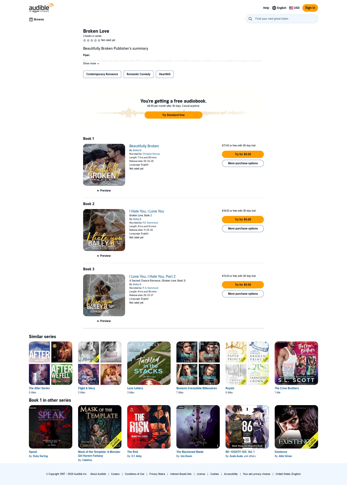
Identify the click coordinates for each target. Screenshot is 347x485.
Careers (115, 474)
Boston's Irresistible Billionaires (196, 388)
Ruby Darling (40, 456)
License (201, 474)
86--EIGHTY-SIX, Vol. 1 (240, 452)
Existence (281, 452)
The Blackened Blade (190, 452)
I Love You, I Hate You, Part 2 (152, 276)
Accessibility (231, 474)
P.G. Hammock (150, 222)
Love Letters (135, 388)
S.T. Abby (136, 456)
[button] (91, 63)
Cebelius (87, 460)
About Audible (98, 474)
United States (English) (288, 474)
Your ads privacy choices (256, 474)
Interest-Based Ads (181, 474)
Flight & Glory (86, 388)
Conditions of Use (134, 474)
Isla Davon (186, 456)
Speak (33, 452)
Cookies (214, 474)
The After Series (39, 388)
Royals (230, 388)
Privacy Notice (157, 474)
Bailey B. (137, 219)
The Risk (132, 452)
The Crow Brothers (287, 388)
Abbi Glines (285, 456)
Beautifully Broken (144, 146)
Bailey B (137, 150)
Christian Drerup (151, 154)
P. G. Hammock (150, 288)
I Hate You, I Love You (146, 211)
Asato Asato (236, 456)
